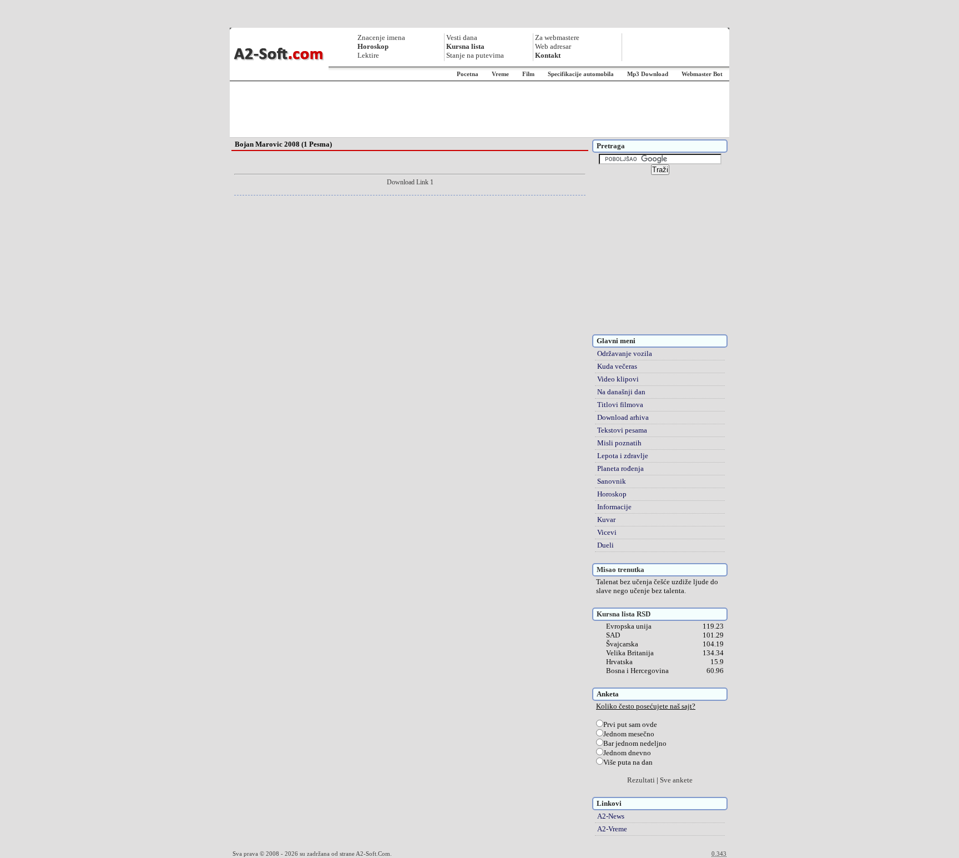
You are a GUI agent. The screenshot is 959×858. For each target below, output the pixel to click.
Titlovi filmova (620, 404)
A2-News (610, 816)
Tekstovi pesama (622, 430)
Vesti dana (461, 37)
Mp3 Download (647, 74)
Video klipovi (618, 379)
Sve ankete (676, 780)
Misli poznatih (619, 443)
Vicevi (607, 532)
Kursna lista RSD (623, 614)
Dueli (605, 545)
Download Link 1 (410, 182)
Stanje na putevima (475, 55)
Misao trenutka (620, 569)
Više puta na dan (628, 762)
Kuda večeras (617, 366)
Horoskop (612, 494)
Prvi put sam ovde (630, 724)
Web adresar (553, 46)
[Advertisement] (479, 109)
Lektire (368, 55)
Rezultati (641, 780)
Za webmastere (557, 37)
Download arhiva (623, 417)
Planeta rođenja (620, 468)
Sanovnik (611, 481)
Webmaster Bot (702, 74)
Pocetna (467, 74)
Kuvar (606, 519)
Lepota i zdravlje (622, 455)
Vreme (500, 74)
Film (528, 74)
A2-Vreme (612, 829)
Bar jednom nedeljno (635, 743)
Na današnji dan (621, 392)
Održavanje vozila (624, 353)
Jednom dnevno (627, 753)
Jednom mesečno (628, 734)
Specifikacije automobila (581, 74)
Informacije (614, 507)
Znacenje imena (381, 37)
